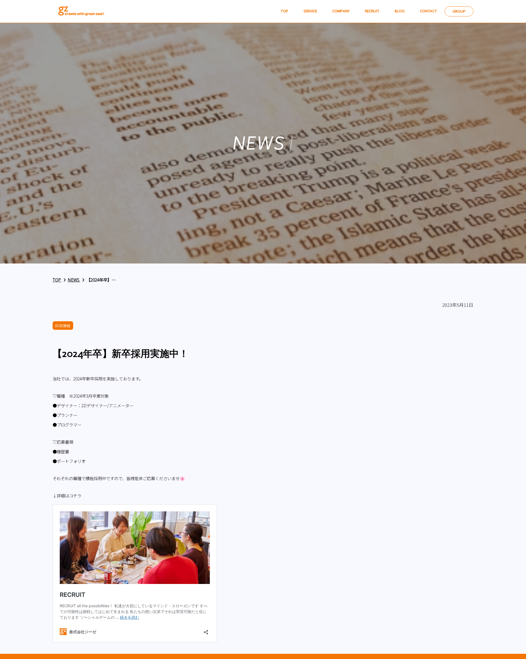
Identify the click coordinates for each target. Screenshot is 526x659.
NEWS (74, 280)
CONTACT (428, 11)
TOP (284, 11)
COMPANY (341, 11)
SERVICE (310, 11)
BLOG (400, 11)
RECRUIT (372, 11)
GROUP (459, 11)
